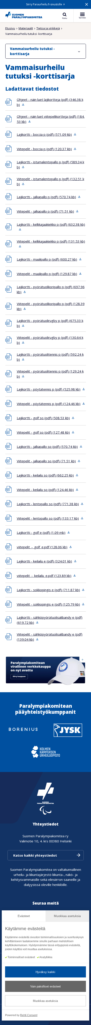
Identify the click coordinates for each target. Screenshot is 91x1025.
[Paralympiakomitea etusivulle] (23, 16)
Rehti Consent (28, 1015)
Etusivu (10, 28)
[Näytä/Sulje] (79, 51)
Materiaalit (26, 28)
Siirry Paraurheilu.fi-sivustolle (44, 4)
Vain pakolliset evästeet (45, 986)
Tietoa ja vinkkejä (48, 28)
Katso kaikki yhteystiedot (35, 855)
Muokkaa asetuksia (45, 1001)
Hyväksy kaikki (45, 972)
